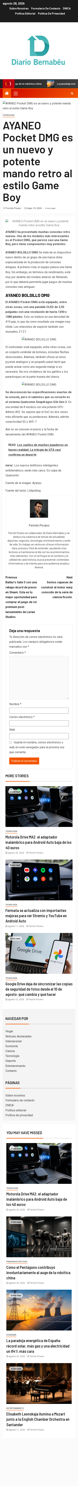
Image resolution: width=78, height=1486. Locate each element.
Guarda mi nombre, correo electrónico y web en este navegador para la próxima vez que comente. (36, 747)
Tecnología (9, 115)
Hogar (9, 1031)
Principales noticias (16, 1262)
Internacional (13, 1041)
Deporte (10, 1061)
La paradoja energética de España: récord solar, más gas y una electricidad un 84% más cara (37, 1345)
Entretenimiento (15, 1066)
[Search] (72, 93)
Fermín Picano (14, 208)
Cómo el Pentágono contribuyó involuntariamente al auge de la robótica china (38, 1272)
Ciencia (10, 1051)
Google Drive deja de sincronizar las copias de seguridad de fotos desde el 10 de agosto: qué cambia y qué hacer (39, 989)
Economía (11, 1046)
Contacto (11, 1071)
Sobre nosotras (19, 8)
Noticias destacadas (18, 1036)
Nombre (15, 704)
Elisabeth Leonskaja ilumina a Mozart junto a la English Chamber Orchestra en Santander (37, 1419)
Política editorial (25, 13)
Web (12, 729)
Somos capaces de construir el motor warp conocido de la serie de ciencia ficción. (57, 587)
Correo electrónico (22, 717)
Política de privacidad (51, 13)
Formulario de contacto (45, 8)
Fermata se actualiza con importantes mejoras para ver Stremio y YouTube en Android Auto (36, 915)
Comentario (17, 652)
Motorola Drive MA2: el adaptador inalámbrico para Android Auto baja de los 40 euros (38, 842)
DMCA (67, 8)
